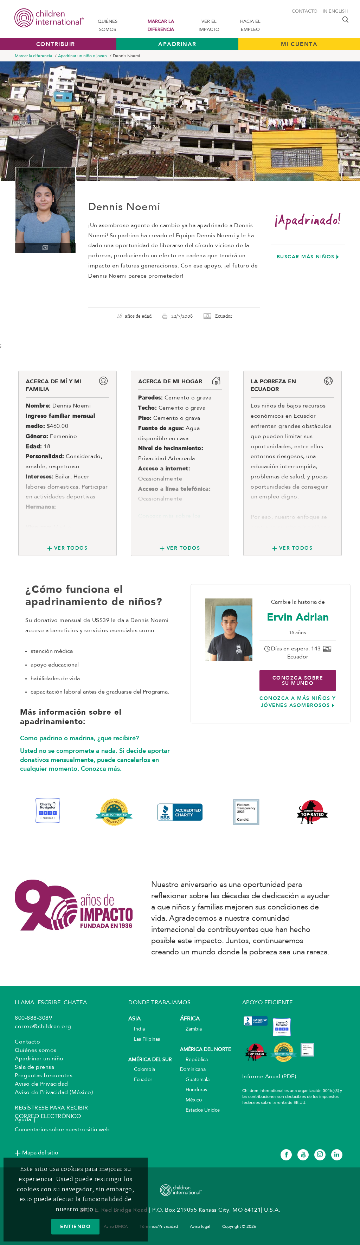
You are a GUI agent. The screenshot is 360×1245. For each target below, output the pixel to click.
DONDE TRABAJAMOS (159, 1003)
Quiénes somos (107, 25)
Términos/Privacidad (159, 1227)
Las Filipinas (144, 1039)
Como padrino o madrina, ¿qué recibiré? (79, 738)
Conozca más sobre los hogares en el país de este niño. (173, 526)
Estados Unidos (200, 1110)
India (136, 1029)
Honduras (193, 1090)
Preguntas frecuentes (43, 1076)
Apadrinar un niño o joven (82, 56)
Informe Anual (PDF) (269, 1077)
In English (335, 11)
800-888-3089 (33, 1018)
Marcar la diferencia (161, 25)
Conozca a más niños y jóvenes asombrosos (297, 701)
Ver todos (71, 548)
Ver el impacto (209, 25)
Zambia (191, 1029)
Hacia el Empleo (250, 25)
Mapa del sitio (40, 1153)
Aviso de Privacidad (41, 1084)
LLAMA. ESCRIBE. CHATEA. (52, 1003)
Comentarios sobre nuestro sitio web (62, 1130)
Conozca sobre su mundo (297, 680)
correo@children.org (43, 1026)
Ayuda (23, 1120)
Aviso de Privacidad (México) (54, 1092)
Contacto (304, 11)
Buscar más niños (306, 256)
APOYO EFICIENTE (267, 1003)
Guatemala (195, 1080)
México (191, 1100)
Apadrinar (177, 44)
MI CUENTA (299, 44)
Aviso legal (200, 1227)
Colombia (141, 1069)
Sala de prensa (34, 1067)
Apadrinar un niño (39, 1059)
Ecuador (140, 1080)
